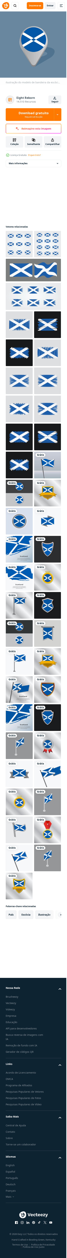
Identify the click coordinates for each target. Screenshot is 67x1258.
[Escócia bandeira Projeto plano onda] (33, 295)
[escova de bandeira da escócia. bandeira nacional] (19, 241)
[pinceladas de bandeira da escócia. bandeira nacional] (19, 434)
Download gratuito (34, 114)
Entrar (50, 5)
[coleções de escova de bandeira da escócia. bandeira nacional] (19, 269)
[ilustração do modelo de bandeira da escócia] (19, 658)
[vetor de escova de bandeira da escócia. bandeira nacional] (19, 406)
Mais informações (18, 160)
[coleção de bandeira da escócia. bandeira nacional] (33, 321)
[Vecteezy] (5, 5)
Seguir (54, 101)
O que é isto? (34, 155)
